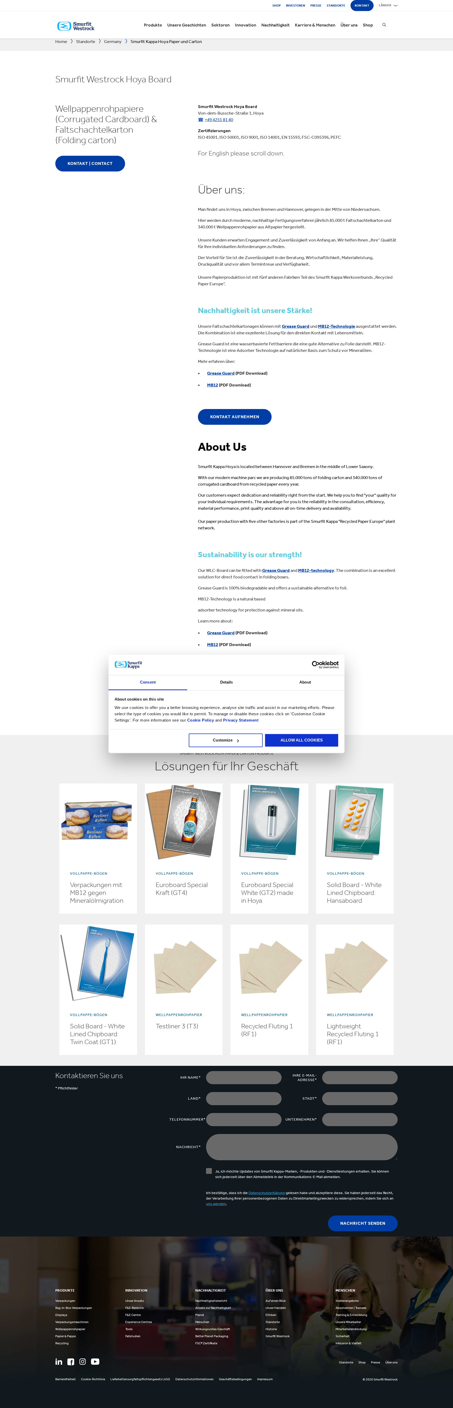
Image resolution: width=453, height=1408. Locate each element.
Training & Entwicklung (351, 1315)
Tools (129, 1329)
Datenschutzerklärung (267, 1193)
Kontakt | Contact (90, 163)
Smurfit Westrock (278, 1336)
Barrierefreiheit (65, 1379)
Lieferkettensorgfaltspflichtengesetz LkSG (140, 1379)
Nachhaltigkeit (275, 25)
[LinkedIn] (58, 1361)
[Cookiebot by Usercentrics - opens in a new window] (316, 665)
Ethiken (271, 1315)
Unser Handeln (276, 1308)
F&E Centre (133, 1315)
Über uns (349, 25)
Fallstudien (133, 1336)
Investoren (295, 5)
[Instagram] (82, 1361)
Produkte (153, 25)
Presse (315, 5)
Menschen (202, 1322)
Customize (223, 740)
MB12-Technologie (336, 326)
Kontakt (362, 5)
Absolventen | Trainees (351, 1308)
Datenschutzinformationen (194, 1379)
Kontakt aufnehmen (234, 416)
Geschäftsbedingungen (235, 1379)
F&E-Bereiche (134, 1308)
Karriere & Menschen (315, 25)
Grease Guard (295, 326)
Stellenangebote (347, 1301)
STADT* (310, 1098)
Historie (271, 1329)
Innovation (245, 25)
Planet (199, 1315)
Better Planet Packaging (211, 1336)
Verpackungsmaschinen (72, 1322)
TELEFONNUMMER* (187, 1119)
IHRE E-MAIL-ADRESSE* (305, 1077)
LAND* (194, 1098)
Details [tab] (226, 682)
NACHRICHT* (188, 1147)
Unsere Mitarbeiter (348, 1322)
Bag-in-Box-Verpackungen (73, 1308)
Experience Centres (138, 1322)
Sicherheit (343, 1336)
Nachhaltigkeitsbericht (211, 1301)
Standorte (336, 5)
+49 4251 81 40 (219, 119)
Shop (276, 5)
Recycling (62, 1343)
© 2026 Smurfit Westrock (380, 1379)
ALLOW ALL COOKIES (302, 740)
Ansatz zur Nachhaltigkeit (213, 1308)
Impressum (265, 1379)
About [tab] (305, 682)
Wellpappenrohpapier (70, 1329)
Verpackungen (65, 1301)
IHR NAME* (190, 1077)
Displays (61, 1315)
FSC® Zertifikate (206, 1343)
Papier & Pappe (65, 1336)
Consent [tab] (148, 682)
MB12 (212, 385)
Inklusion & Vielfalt (349, 1343)
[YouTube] (95, 1361)
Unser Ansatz (134, 1301)
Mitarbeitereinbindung (351, 1329)
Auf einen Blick (276, 1301)
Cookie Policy (200, 720)
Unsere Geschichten (186, 25)
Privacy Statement (240, 720)
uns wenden (216, 1204)
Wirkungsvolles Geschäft (212, 1329)
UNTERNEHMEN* (301, 1119)
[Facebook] (70, 1361)
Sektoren (220, 25)
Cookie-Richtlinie (93, 1379)
